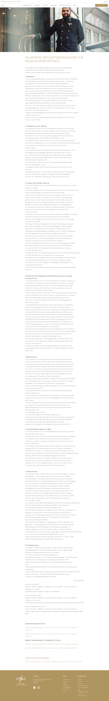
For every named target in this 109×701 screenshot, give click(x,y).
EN (107, 1)
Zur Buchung (102, 5)
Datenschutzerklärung (83, 687)
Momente (45, 5)
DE (105, 1)
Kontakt (79, 679)
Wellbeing (54, 5)
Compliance (80, 693)
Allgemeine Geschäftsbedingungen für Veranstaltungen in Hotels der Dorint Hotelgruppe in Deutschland (52, 644)
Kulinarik (37, 5)
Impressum (80, 683)
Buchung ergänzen (82, 695)
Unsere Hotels (27, 5)
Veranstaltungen (65, 5)
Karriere (80, 681)
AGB (79, 689)
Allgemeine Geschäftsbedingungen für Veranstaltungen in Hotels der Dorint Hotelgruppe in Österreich (51, 648)
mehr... (75, 5)
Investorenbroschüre (83, 685)
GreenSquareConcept (83, 691)
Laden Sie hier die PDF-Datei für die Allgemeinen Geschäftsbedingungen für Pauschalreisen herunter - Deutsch (53, 661)
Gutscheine (65, 689)
